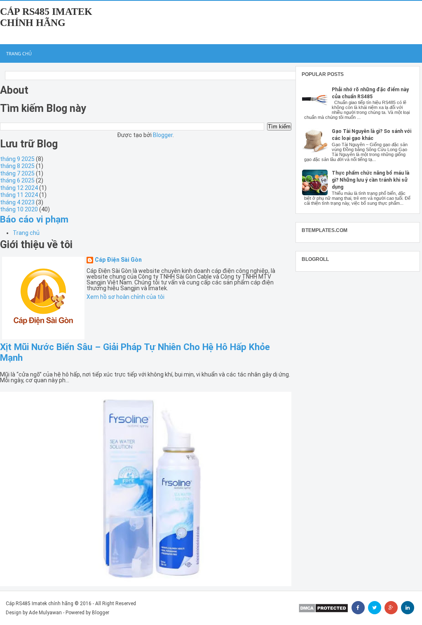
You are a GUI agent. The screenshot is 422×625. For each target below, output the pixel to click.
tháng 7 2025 (17, 173)
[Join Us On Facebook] (358, 607)
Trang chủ (19, 53)
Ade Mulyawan (45, 613)
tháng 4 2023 (17, 202)
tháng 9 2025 (17, 159)
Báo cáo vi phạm (34, 219)
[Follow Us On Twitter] (374, 607)
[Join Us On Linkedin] (407, 607)
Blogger (163, 135)
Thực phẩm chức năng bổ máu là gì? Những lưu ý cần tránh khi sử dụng (370, 180)
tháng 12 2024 (19, 188)
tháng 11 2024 (19, 195)
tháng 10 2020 (19, 209)
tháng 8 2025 (17, 166)
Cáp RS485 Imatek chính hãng (46, 17)
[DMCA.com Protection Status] (323, 608)
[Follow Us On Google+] (391, 607)
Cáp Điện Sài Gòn (118, 260)
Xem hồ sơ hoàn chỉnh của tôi (125, 297)
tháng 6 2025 (17, 180)
